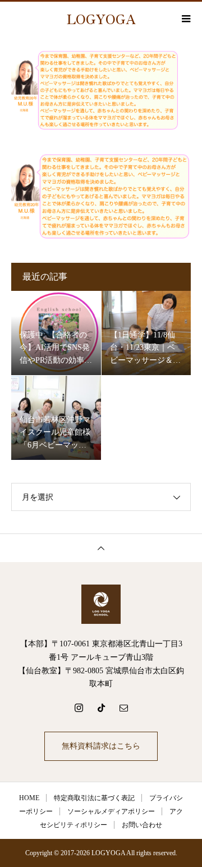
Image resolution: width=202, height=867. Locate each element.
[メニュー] (185, 18)
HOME (29, 798)
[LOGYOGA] (101, 604)
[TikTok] (101, 707)
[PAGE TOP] (101, 547)
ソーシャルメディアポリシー (111, 811)
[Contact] (123, 707)
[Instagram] (78, 707)
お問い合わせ (142, 825)
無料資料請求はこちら (101, 746)
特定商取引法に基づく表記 (94, 798)
